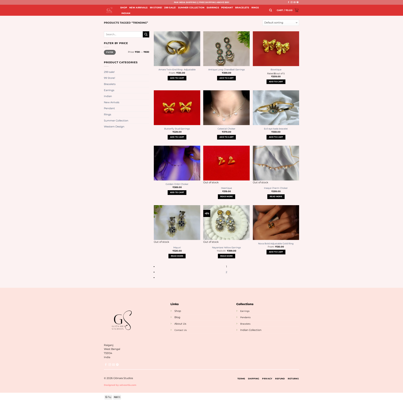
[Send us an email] (294, 2)
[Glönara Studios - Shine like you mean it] (110, 10)
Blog (177, 317)
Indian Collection (250, 330)
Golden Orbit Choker (177, 184)
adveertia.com (127, 385)
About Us (180, 323)
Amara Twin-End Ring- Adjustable (177, 69)
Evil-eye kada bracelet (276, 128)
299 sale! (170, 7)
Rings (255, 7)
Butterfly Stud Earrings (177, 128)
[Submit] (146, 34)
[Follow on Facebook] (288, 2)
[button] (288, 10)
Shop (123, 7)
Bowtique (276, 69)
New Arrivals (138, 7)
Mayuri (177, 247)
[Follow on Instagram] (291, 2)
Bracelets (242, 7)
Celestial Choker (226, 128)
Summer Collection (191, 7)
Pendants (245, 317)
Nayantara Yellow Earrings (226, 247)
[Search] (270, 10)
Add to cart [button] (177, 78)
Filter (109, 52)
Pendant (227, 7)
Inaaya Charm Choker (276, 188)
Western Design (114, 126)
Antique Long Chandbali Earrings (226, 69)
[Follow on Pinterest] (297, 2)
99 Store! (156, 7)
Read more (226, 196)
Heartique (226, 188)
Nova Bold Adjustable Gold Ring (276, 243)
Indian (125, 13)
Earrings (213, 7)
